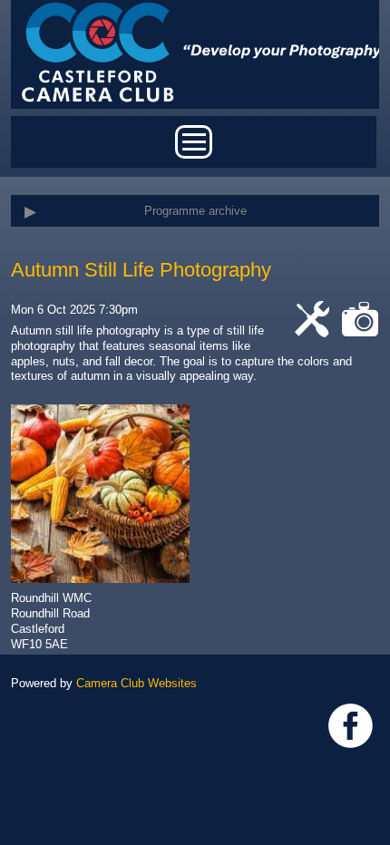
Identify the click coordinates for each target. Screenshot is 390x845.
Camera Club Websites (136, 683)
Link (350, 726)
